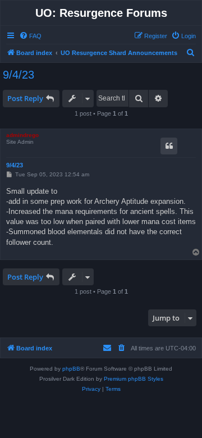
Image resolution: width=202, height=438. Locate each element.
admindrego (22, 135)
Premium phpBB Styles (133, 379)
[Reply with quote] (168, 146)
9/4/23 (18, 75)
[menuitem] (30, 36)
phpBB (71, 369)
